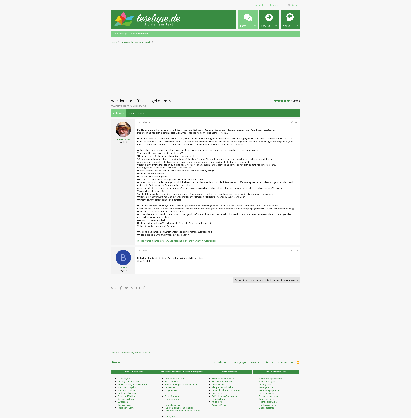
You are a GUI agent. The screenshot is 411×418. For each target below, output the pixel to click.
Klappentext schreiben (223, 387)
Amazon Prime (219, 404)
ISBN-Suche (217, 393)
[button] (248, 19)
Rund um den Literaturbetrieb (179, 407)
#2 (296, 250)
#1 (296, 122)
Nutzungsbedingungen (235, 362)
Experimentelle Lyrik (174, 378)
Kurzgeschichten (126, 398)
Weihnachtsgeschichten (270, 378)
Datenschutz (255, 362)
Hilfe (266, 362)
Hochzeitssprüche (268, 401)
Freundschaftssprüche (270, 396)
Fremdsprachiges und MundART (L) (181, 384)
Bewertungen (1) (136, 113)
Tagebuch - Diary (126, 407)
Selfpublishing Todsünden (225, 396)
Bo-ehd (123, 267)
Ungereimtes (171, 390)
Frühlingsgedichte (267, 404)
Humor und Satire (126, 390)
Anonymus (170, 416)
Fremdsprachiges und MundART (133, 384)
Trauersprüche (266, 398)
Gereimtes (170, 387)
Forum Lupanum (172, 404)
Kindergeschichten (127, 393)
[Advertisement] (205, 69)
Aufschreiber (119, 105)
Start (292, 362)
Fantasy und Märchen (128, 381)
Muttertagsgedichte (268, 393)
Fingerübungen (172, 396)
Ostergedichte (266, 387)
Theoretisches (172, 398)
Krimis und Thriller (126, 396)
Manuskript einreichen (223, 378)
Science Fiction (125, 404)
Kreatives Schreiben (222, 381)
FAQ (272, 362)
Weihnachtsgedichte (269, 381)
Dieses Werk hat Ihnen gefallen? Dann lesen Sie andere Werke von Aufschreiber (176, 240)
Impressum (282, 362)
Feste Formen (171, 381)
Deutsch (118, 362)
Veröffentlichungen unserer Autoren (182, 410)
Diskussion (118, 113)
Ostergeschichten (267, 384)
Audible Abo (218, 401)
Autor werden (218, 384)
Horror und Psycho (127, 387)
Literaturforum (219, 398)
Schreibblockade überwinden (226, 390)
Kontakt (218, 362)
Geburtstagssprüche (269, 390)
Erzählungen (124, 378)
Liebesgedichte (266, 407)
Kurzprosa (123, 401)
